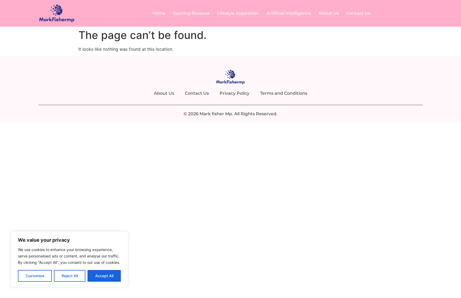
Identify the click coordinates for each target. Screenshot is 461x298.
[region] (69, 259)
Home (159, 13)
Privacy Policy (234, 93)
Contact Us (358, 13)
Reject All (70, 275)
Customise (35, 275)
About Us (329, 13)
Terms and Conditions (283, 93)
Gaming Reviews (191, 13)
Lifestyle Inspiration (238, 13)
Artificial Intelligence (289, 13)
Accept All (104, 275)
